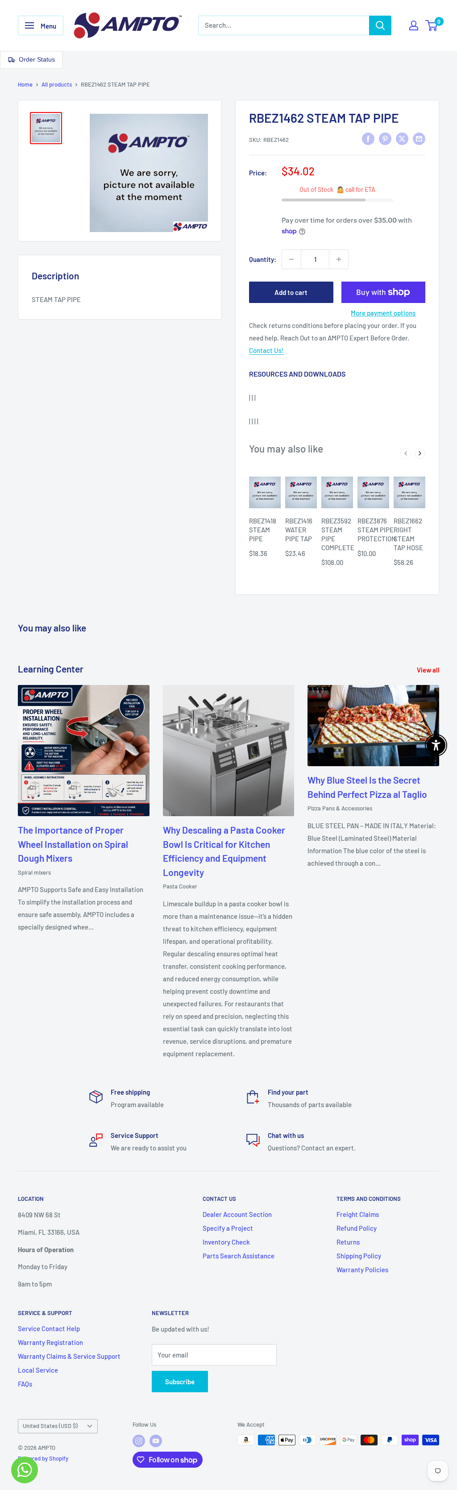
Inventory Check (226, 1242)
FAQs (25, 1384)
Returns (348, 1242)
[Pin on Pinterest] (385, 138)
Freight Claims (358, 1214)
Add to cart (290, 292)
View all (429, 670)
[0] (431, 25)
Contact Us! (266, 350)
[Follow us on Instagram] (139, 1441)
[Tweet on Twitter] (402, 138)
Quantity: (262, 259)
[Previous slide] (405, 453)
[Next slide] (420, 453)
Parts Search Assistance (238, 1256)
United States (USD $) (50, 1425)
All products (57, 84)
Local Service (38, 1370)
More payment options (383, 313)
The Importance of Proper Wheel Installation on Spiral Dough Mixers (73, 843)
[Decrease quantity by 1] (291, 259)
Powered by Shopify (43, 1458)
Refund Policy (357, 1228)
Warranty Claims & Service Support (69, 1356)
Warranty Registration (50, 1342)
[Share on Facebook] (368, 138)
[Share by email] (419, 138)
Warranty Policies (362, 1270)
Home (25, 84)
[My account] (413, 25)
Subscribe (180, 1382)
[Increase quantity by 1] (338, 259)
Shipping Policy (359, 1256)
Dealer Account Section (237, 1214)
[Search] (380, 25)
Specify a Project (228, 1228)
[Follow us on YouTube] (156, 1441)
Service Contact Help (49, 1328)
